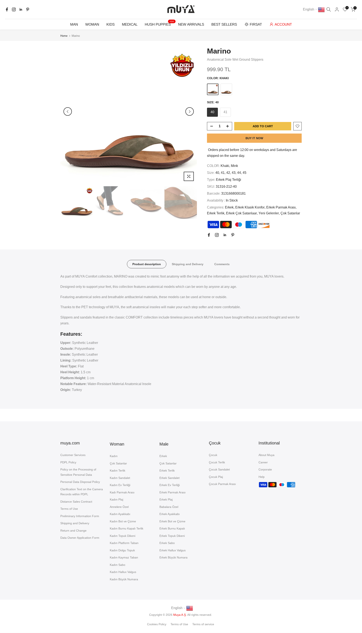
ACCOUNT (283, 24)
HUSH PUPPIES (159, 24)
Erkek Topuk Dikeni (172, 535)
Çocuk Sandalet (219, 469)
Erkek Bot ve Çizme (172, 521)
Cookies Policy (156, 624)
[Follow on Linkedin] (21, 9)
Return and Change (73, 530)
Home (63, 35)
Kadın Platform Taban (124, 543)
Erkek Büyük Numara (173, 557)
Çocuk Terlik (217, 462)
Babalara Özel (168, 506)
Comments (222, 264)
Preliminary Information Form (79, 516)
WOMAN (92, 24)
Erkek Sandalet (169, 478)
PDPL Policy (68, 462)
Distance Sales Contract (76, 501)
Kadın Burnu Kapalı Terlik (126, 528)
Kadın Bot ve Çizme (123, 521)
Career (263, 462)
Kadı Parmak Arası (122, 492)
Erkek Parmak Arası (281, 207)
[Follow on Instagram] (14, 9)
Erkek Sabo (167, 543)
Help (262, 476)
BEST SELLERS (224, 24)
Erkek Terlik (215, 213)
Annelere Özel (119, 506)
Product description (146, 264)
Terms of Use (69, 508)
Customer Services (72, 455)
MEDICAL (129, 24)
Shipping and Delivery (187, 264)
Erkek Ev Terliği (169, 485)
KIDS (110, 24)
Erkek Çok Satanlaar (241, 213)
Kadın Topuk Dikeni (122, 535)
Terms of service (203, 624)
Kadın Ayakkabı (120, 514)
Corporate (265, 469)
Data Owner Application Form (79, 537)
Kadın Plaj (116, 499)
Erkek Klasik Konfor (250, 207)
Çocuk (213, 455)
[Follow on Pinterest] (28, 9)
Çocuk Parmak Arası (222, 484)
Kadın (114, 456)
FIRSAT (256, 24)
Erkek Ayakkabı (169, 514)
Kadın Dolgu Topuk (122, 550)
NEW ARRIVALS (191, 24)
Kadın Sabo (117, 564)
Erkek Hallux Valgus (172, 550)
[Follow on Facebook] (7, 9)
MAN (74, 24)
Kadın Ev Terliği (120, 485)
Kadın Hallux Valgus (123, 572)
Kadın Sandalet (120, 478)
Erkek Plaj (166, 499)
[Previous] (67, 111)
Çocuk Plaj (216, 476)
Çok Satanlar (290, 213)
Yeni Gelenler (269, 213)
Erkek (229, 207)
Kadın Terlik (117, 470)
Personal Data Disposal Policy (80, 482)
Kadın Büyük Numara (124, 579)
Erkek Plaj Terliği (228, 179)
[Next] (189, 111)
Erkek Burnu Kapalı (172, 528)
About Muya (266, 455)
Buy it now (254, 138)
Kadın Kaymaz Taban (124, 557)
